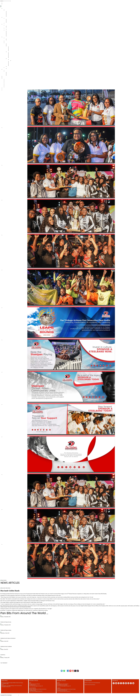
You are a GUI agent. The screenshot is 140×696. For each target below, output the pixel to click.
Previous (1, 664)
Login (4, 3)
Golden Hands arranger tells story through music (18, 660)
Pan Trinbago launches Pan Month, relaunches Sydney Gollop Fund (25, 636)
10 (7, 664)
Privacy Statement (15, 695)
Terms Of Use (21, 695)
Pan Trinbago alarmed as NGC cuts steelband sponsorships (22, 627)
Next (9, 664)
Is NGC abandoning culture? (11, 619)
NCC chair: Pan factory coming (12, 644)
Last (10, 664)
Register (4, 2)
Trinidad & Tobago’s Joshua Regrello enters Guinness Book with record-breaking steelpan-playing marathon (41, 652)
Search (12, 0)
